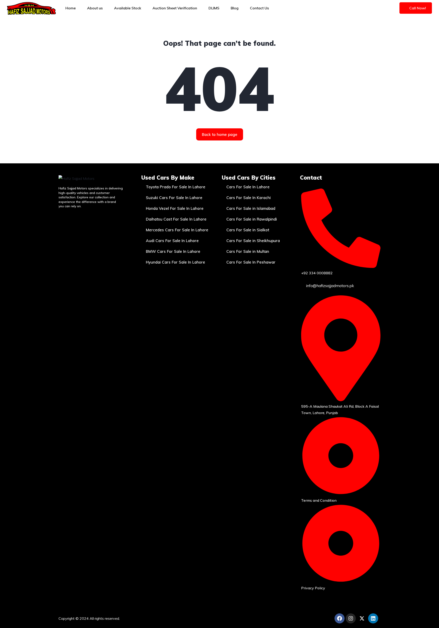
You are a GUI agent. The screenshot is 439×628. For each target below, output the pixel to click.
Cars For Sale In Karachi (248, 197)
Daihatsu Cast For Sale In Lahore (176, 219)
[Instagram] (351, 618)
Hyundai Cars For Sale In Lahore (175, 262)
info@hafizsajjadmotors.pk (329, 285)
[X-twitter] (362, 618)
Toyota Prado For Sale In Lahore (175, 186)
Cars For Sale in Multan (247, 251)
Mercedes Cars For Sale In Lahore (177, 229)
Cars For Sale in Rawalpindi (251, 219)
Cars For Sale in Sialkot (247, 229)
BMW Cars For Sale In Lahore (173, 251)
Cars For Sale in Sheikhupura (253, 240)
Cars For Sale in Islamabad (250, 208)
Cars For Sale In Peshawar (251, 262)
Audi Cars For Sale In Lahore (172, 240)
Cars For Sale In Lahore (248, 186)
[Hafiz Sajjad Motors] (31, 8)
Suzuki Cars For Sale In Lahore (174, 197)
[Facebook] (340, 618)
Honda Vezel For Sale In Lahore (174, 208)
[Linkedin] (373, 618)
